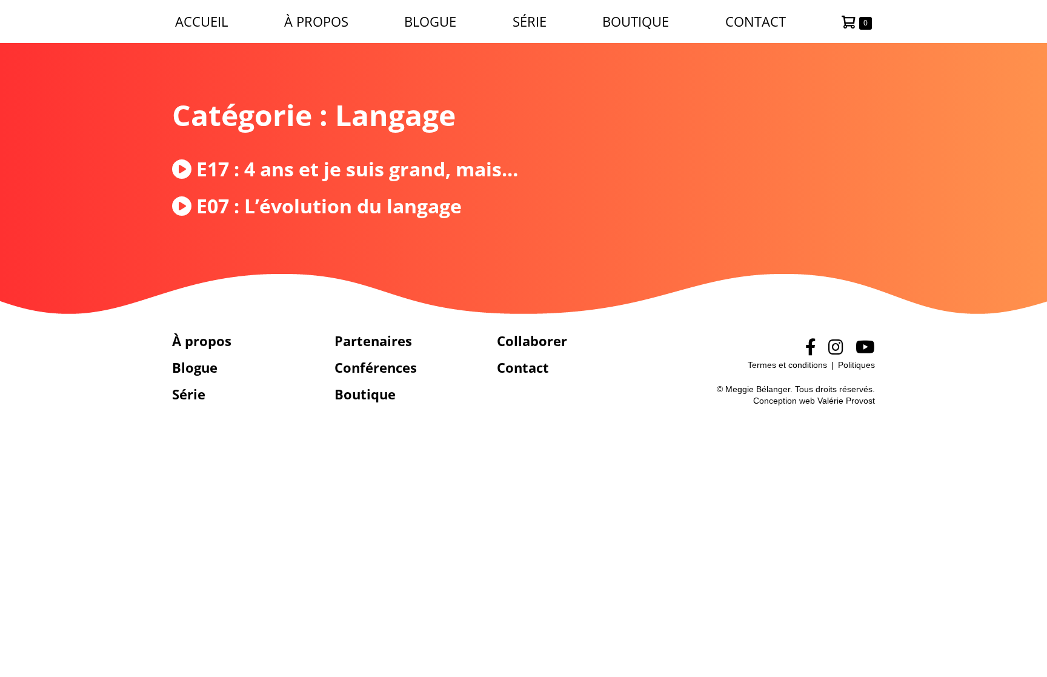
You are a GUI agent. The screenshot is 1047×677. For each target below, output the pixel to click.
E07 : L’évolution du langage (329, 206)
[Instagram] (835, 347)
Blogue (430, 21)
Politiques (856, 365)
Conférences (375, 367)
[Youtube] (865, 347)
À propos (316, 21)
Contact (755, 21)
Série (530, 21)
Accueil (201, 21)
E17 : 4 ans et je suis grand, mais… (357, 169)
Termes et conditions (787, 365)
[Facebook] (810, 347)
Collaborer (532, 341)
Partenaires (373, 341)
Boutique (635, 21)
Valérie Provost (846, 400)
